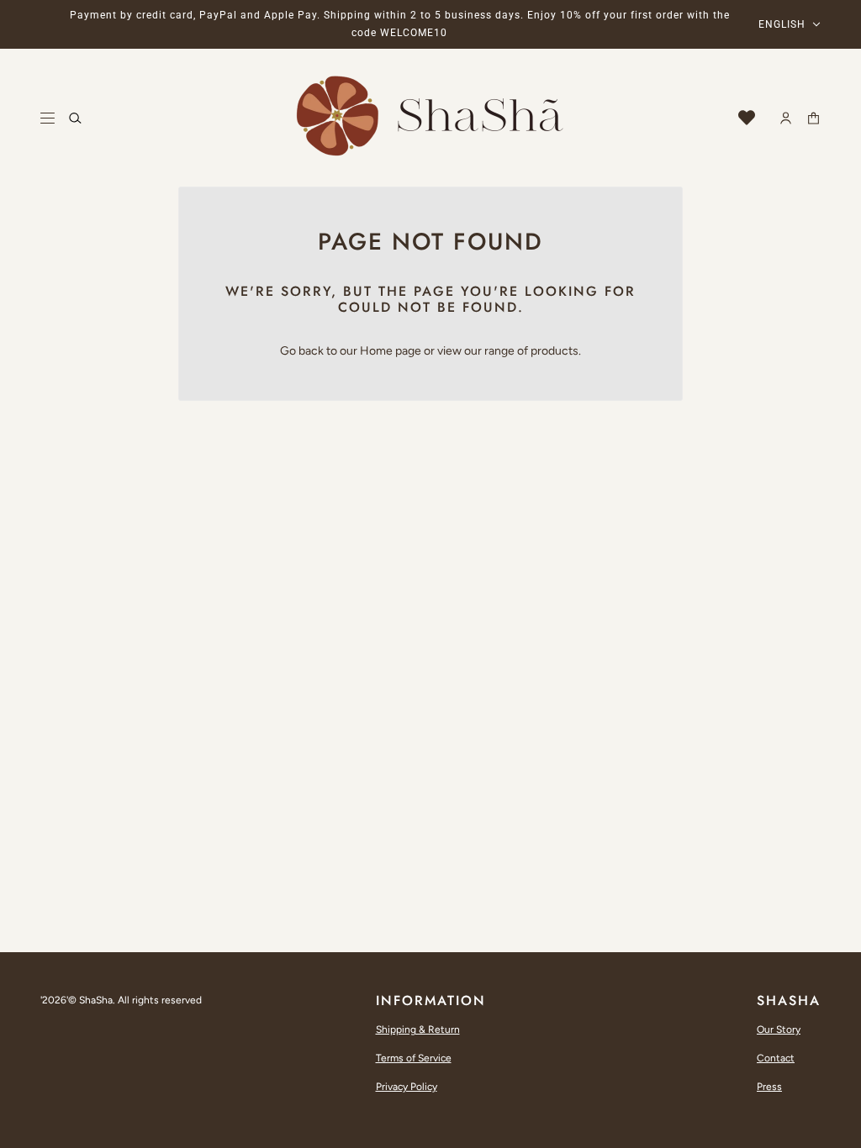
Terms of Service (414, 1058)
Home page (390, 351)
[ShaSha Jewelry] (430, 118)
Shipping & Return (418, 1029)
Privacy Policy (406, 1087)
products (554, 351)
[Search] (75, 118)
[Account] (786, 118)
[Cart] (813, 118)
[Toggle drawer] (47, 118)
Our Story (778, 1029)
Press (769, 1087)
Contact (776, 1058)
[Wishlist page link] (746, 117)
